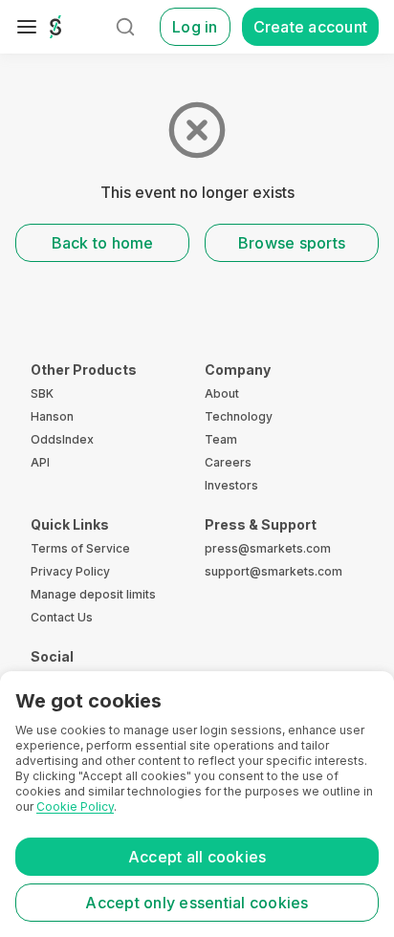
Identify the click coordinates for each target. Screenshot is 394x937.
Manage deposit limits (93, 594)
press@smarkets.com (268, 548)
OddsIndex (62, 439)
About (222, 393)
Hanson (52, 416)
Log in (195, 26)
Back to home (103, 242)
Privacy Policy (70, 571)
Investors (231, 485)
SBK (42, 393)
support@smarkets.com (273, 571)
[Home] (55, 26)
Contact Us (62, 617)
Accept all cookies (197, 856)
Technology (239, 416)
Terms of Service (80, 548)
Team (221, 439)
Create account (310, 26)
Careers (228, 462)
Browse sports (291, 242)
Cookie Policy (75, 806)
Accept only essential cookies (196, 902)
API (40, 462)
